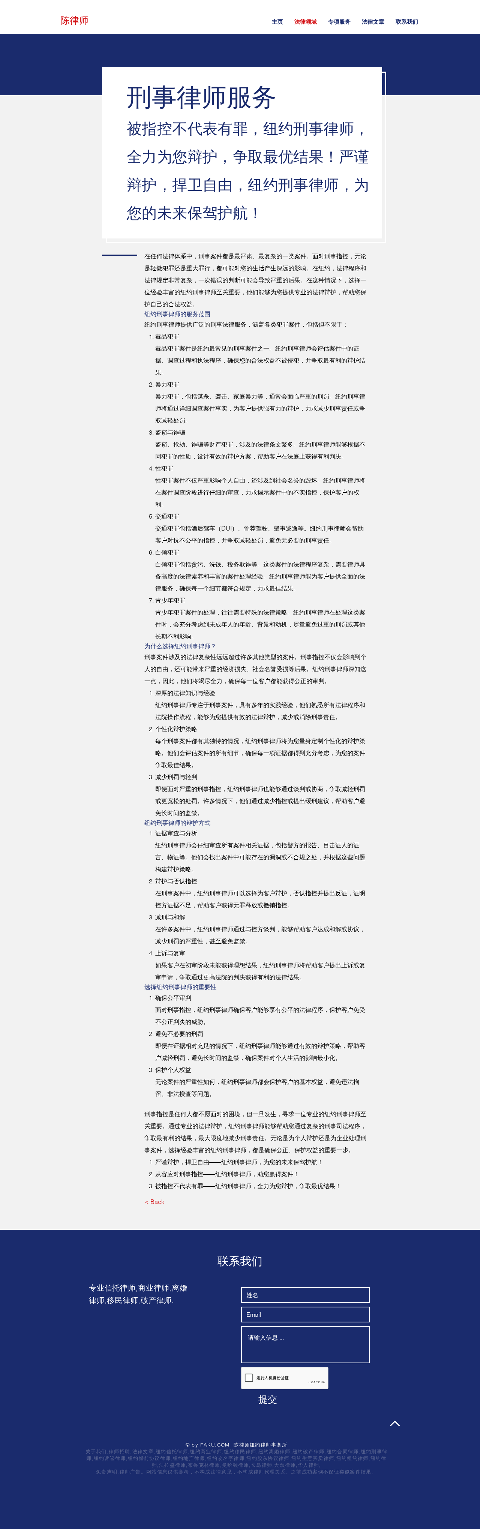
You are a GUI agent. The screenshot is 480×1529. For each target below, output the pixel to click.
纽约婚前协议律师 (149, 1458)
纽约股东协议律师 (267, 1458)
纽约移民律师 (240, 1451)
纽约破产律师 (308, 1451)
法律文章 (143, 1451)
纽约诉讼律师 (110, 1458)
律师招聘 (119, 1451)
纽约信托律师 (172, 1451)
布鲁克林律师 (204, 1465)
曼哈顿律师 (235, 1465)
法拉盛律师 (172, 1465)
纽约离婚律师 (274, 1451)
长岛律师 (261, 1465)
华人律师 (308, 1465)
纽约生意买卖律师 (312, 1458)
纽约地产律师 (189, 1458)
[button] (339, 21)
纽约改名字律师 (225, 1458)
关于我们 (96, 1451)
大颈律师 (285, 1465)
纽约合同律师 (343, 1451)
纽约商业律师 (206, 1451)
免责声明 (106, 1472)
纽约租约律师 (352, 1458)
